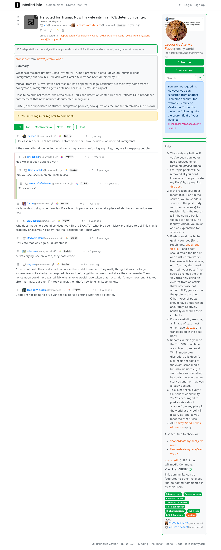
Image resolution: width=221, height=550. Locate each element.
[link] (51, 30)
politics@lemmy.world (112, 35)
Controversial (43, 127)
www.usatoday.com (51, 21)
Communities (54, 5)
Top (28, 127)
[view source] (63, 30)
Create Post (74, 5)
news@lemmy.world (51, 39)
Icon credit (172, 460)
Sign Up (199, 5)
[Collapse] (18, 136)
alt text (190, 327)
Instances (157, 544)
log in (38, 116)
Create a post (184, 70)
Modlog (191, 515)
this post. (176, 186)
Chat (82, 127)
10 (44, 30)
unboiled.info (31, 5)
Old (69, 127)
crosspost (22, 59)
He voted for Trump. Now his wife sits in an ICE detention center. (93, 17)
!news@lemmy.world (50, 59)
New (60, 127)
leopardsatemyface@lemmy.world (79, 35)
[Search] (180, 4)
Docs (169, 544)
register (51, 116)
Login (188, 5)
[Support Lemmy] (85, 4)
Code (178, 544)
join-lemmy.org (195, 544)
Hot (18, 127)
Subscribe (184, 62)
